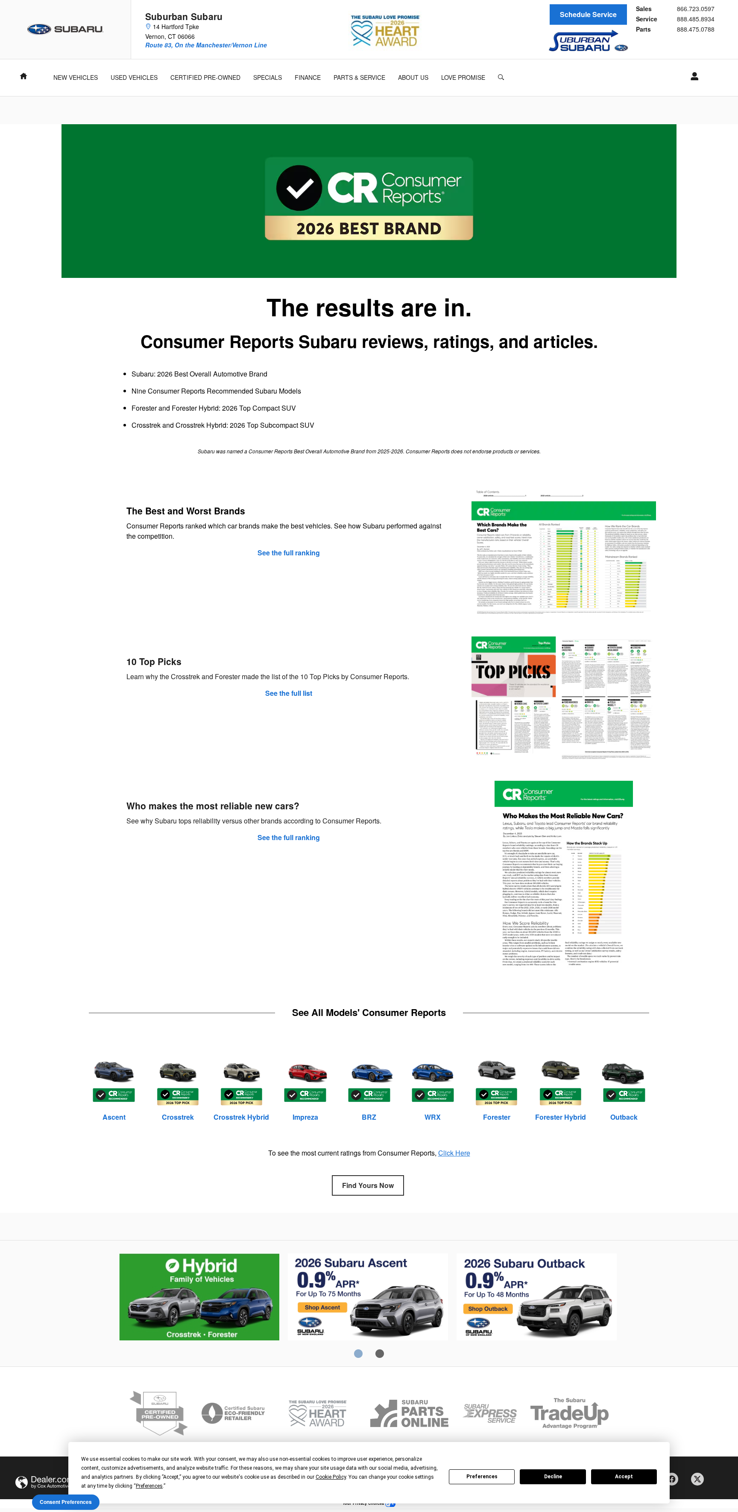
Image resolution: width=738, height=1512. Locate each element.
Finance (308, 77)
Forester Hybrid (560, 1117)
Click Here (454, 1153)
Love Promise (463, 77)
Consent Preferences (66, 1502)
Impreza (305, 1117)
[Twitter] (700, 1482)
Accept (624, 1477)
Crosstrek (178, 1117)
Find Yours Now (368, 1185)
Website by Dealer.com (44, 1482)
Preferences (482, 1477)
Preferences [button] (149, 1486)
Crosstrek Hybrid (241, 1117)
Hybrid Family (199, 1298)
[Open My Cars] (692, 76)
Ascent (114, 1117)
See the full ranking (289, 553)
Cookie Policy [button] (331, 1477)
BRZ (369, 1117)
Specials (267, 77)
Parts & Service (359, 77)
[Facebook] (674, 1482)
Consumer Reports (537, 1298)
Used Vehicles (134, 77)
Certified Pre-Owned (205, 77)
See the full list (288, 693)
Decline (553, 1477)
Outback (624, 1117)
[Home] (65, 29)
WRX (433, 1117)
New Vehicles (75, 77)
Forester (496, 1117)
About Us (413, 77)
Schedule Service (588, 14)
